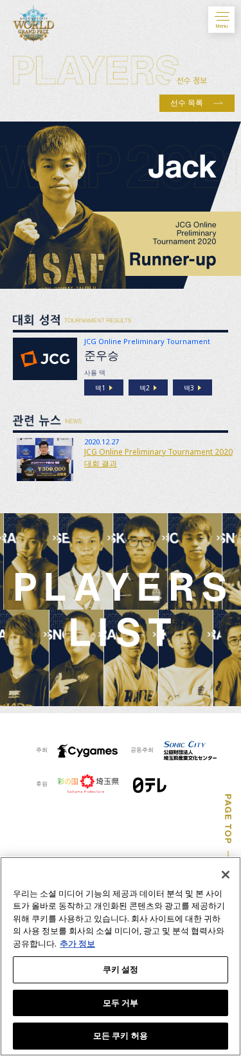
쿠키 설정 (121, 969)
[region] (120, 956)
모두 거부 (121, 1002)
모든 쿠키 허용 (120, 1035)
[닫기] (225, 874)
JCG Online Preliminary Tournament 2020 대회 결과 (158, 457)
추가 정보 (77, 943)
